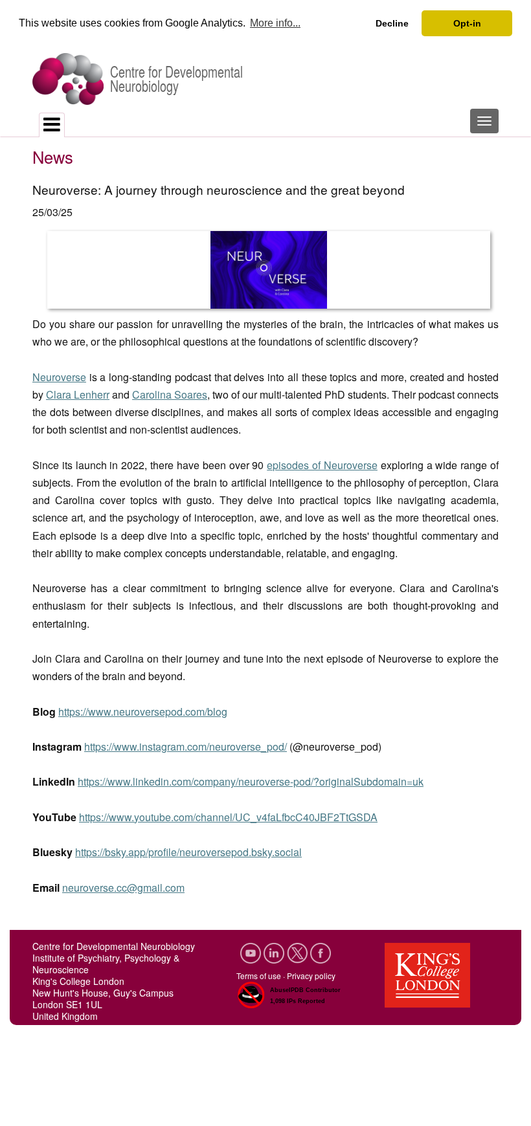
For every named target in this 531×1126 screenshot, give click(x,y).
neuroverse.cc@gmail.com (123, 887)
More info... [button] (275, 22)
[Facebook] (320, 951)
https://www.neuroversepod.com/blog (142, 711)
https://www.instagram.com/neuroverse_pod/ (185, 746)
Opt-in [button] (467, 23)
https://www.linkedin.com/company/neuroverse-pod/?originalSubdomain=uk (251, 781)
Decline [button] (392, 23)
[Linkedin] (275, 951)
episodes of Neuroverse (322, 465)
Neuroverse (59, 377)
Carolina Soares (169, 394)
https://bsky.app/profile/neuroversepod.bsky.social (188, 851)
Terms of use (258, 975)
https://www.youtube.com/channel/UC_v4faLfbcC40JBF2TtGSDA (228, 817)
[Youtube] (252, 951)
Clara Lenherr (77, 394)
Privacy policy (311, 975)
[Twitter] (298, 951)
